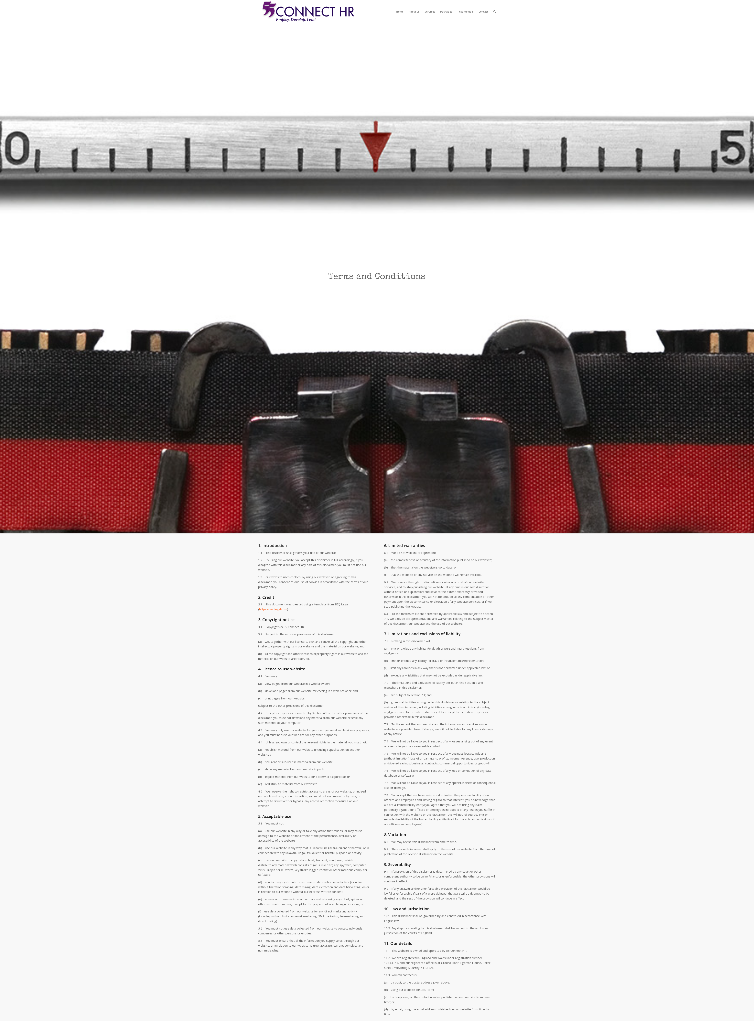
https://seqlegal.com (273, 609)
